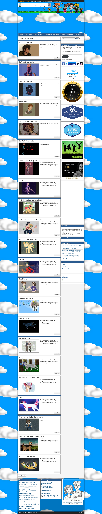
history (32, 488)
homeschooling (25, 494)
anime (20, 482)
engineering (27, 486)
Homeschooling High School (52, 34)
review (28, 503)
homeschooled (33, 490)
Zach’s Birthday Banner (26, 299)
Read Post (57, 57)
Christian (22, 484)
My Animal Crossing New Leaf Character (31, 417)
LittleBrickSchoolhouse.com (47, 487)
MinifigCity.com (44, 488)
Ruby (20, 397)
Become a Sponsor (45, 495)
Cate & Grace (23, 279)
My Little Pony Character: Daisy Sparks (30, 200)
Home (21, 34)
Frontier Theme (81, 512)
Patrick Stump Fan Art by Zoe (28, 161)
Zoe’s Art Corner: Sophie (26, 82)
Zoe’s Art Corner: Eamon (26, 42)
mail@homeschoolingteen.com (52, 496)
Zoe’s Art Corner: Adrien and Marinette (30, 220)
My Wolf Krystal (24, 318)
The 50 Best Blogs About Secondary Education (72, 502)
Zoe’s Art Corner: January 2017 (28, 121)
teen (28, 506)
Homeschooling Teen (23, 1)
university (32, 508)
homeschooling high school (26, 495)
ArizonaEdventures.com (46, 490)
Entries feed (64, 266)
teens (28, 508)
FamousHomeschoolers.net (47, 484)
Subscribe (65, 56)
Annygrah (22, 358)
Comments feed (65, 268)
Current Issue (28, 34)
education (21, 486)
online (24, 503)
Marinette (22, 259)
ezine (30, 486)
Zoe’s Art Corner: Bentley (26, 62)
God (35, 486)
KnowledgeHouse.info (46, 493)
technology (22, 506)
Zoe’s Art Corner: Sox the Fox (28, 456)
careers (33, 482)
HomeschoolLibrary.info (46, 483)
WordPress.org (65, 271)
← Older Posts (22, 475)
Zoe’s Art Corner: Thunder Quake (28, 239)
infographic (25, 501)
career (30, 482)
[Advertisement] (51, 23)
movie (20, 503)
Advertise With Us (54, 495)
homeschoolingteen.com (72, 73)
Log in (63, 264)
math (35, 501)
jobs (30, 501)
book (27, 482)
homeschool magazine (26, 499)
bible (24, 482)
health (20, 488)
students (34, 504)
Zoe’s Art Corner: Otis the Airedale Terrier (31, 437)
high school (27, 488)
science (26, 504)
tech (38, 504)
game (32, 486)
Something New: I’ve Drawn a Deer (29, 377)
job (28, 501)
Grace (21, 180)
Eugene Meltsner (24, 101)
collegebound (35, 484)
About (62, 34)
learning (32, 501)
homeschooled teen (24, 491)
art (22, 482)
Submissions (70, 34)
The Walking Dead (24, 338)
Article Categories (38, 34)
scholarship (33, 503)
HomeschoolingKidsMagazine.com (48, 482)
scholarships (21, 504)
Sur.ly (75, 76)
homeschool (24, 490)
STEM (30, 504)
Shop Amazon (78, 34)
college (29, 484)
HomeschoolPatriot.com (46, 486)
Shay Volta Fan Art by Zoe (27, 141)
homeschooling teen (25, 497)
